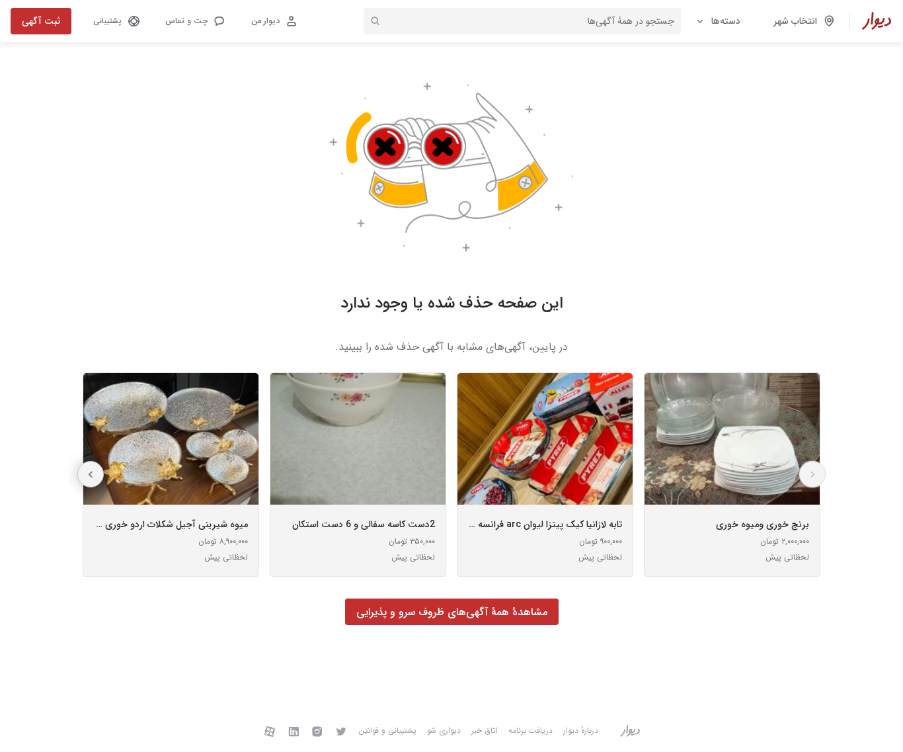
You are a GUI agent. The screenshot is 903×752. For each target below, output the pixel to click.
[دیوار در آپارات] (269, 730)
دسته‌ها (725, 21)
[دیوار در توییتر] (341, 730)
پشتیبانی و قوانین (387, 730)
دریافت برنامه (530, 730)
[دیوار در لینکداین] (293, 730)
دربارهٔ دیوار (580, 730)
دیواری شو (444, 730)
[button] (194, 21)
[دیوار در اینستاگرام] (317, 730)
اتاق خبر (484, 730)
